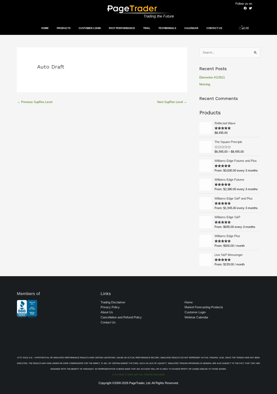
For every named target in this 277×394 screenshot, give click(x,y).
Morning (204, 84)
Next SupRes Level (172, 102)
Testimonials (167, 28)
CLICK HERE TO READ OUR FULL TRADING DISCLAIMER (138, 375)
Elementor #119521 (212, 77)
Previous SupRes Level (34, 102)
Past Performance (122, 28)
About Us (107, 312)
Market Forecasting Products (204, 307)
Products (64, 28)
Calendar (191, 28)
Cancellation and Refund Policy (121, 317)
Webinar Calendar (196, 317)
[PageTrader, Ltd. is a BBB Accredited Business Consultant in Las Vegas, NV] (27, 316)
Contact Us (214, 28)
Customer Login (90, 28)
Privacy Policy (110, 307)
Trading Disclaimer (113, 302)
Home (45, 28)
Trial (146, 28)
